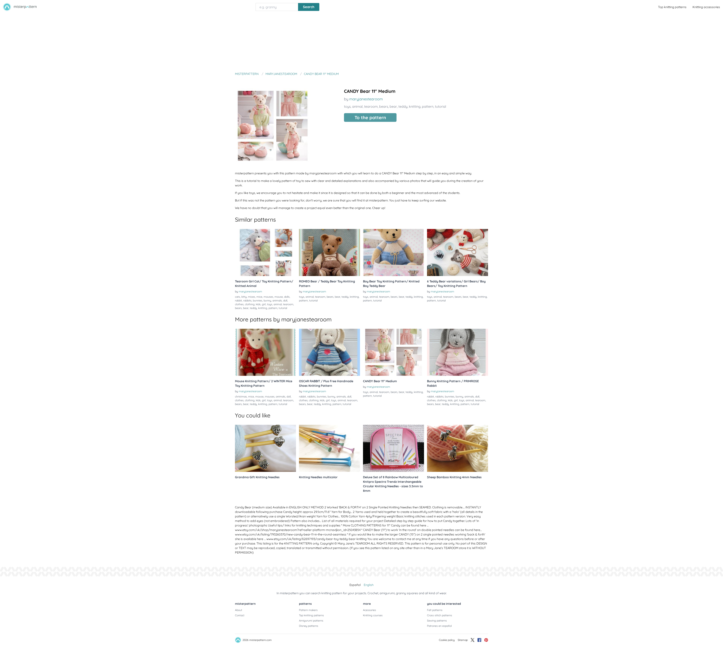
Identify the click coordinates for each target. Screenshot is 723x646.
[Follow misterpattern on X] (472, 640)
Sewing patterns (437, 620)
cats (237, 296)
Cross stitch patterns (439, 615)
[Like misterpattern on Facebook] (479, 640)
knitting (414, 106)
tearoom (371, 106)
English (369, 585)
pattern (427, 106)
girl (264, 304)
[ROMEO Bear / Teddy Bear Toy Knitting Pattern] (329, 252)
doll (285, 300)
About (238, 610)
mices (251, 296)
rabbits (247, 300)
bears (383, 106)
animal (357, 106)
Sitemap (463, 640)
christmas (241, 396)
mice (259, 296)
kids (258, 304)
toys (347, 106)
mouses (268, 296)
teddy (402, 106)
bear (393, 106)
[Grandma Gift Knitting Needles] (265, 448)
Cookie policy (447, 640)
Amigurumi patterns (311, 620)
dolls (287, 296)
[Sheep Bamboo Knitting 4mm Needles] (457, 448)
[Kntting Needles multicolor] (329, 448)
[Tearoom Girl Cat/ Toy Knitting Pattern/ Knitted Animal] (265, 252)
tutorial (440, 106)
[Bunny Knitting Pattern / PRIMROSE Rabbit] (457, 352)
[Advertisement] (361, 42)
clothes (239, 304)
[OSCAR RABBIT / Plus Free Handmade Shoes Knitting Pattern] (329, 352)
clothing (250, 304)
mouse (279, 296)
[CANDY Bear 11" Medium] (393, 352)
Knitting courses (373, 615)
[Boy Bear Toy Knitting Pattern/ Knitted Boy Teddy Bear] (393, 252)
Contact (239, 615)
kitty (244, 296)
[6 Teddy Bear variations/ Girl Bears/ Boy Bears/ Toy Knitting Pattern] (457, 252)
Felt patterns (434, 610)
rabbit (238, 300)
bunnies (257, 300)
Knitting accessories (706, 7)
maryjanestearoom (366, 99)
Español (355, 585)
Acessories (369, 610)
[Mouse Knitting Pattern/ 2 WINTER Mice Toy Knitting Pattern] (265, 352)
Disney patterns (308, 626)
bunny (267, 300)
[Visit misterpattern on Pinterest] (486, 640)
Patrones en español (439, 626)
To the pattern (370, 117)
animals (277, 300)
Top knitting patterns (672, 7)
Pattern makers (308, 610)
